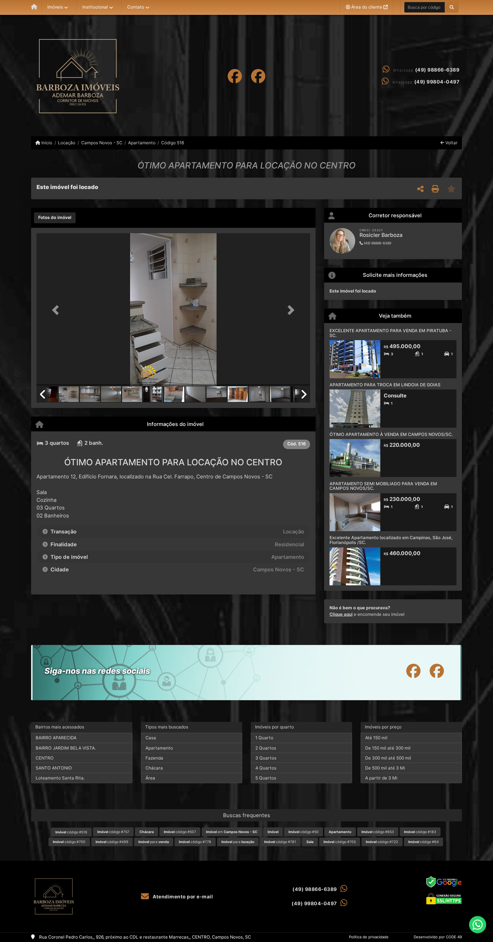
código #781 (280, 842)
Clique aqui (341, 614)
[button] (451, 7)
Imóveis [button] (55, 7)
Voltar (451, 142)
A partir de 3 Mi (381, 778)
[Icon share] (234, 76)
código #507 (180, 832)
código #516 (71, 832)
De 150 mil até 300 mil (388, 748)
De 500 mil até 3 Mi (385, 768)
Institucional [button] (95, 7)
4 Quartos (265, 768)
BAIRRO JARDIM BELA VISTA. (66, 748)
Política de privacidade (369, 937)
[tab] (55, 217)
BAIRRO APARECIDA (56, 737)
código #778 (195, 842)
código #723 (382, 842)
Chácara (154, 768)
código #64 (423, 842)
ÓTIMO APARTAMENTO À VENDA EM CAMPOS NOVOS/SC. (391, 434)
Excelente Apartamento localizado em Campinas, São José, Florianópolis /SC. (391, 540)
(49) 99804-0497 (437, 82)
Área (150, 778)
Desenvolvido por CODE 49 (438, 937)
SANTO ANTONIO (54, 768)
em (231, 832)
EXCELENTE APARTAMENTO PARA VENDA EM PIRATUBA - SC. (390, 333)
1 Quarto (264, 737)
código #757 (113, 832)
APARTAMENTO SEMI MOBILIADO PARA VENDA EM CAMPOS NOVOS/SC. (383, 486)
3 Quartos (265, 758)
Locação (66, 142)
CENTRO (45, 758)
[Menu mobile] (34, 7)
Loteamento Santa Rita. (60, 778)
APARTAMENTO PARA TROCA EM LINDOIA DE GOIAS (385, 384)
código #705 (340, 842)
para (153, 842)
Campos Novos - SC (101, 142)
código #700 (69, 842)
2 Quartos (265, 748)
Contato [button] (135, 7)
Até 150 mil (376, 737)
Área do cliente (366, 7)
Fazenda (154, 758)
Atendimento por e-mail (182, 897)
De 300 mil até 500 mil (388, 758)
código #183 (420, 832)
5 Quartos (265, 778)
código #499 (112, 842)
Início (46, 142)
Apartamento (141, 142)
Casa (151, 737)
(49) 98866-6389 (437, 70)
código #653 (377, 832)
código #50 (303, 832)
